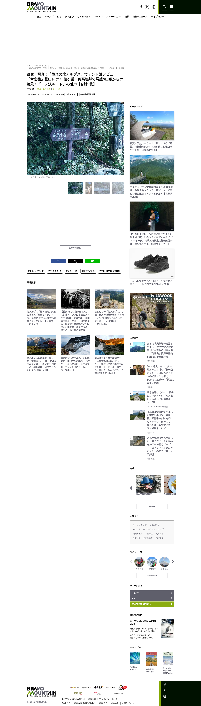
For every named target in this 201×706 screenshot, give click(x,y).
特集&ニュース (140, 16)
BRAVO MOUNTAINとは (73, 699)
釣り (59, 16)
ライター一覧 (152, 575)
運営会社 (92, 699)
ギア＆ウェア (83, 16)
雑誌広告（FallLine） (109, 703)
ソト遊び (69, 16)
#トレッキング (33, 94)
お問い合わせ (128, 703)
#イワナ (137, 529)
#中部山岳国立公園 (87, 94)
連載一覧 (152, 507)
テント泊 (56, 89)
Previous (31, 140)
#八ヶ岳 (160, 533)
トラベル (98, 16)
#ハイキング (47, 94)
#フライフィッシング (153, 529)
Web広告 (66, 703)
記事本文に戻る (75, 248)
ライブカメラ (157, 16)
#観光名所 (138, 533)
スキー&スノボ (113, 16)
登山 (39, 16)
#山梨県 (160, 538)
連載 (127, 16)
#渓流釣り (154, 525)
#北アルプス (72, 94)
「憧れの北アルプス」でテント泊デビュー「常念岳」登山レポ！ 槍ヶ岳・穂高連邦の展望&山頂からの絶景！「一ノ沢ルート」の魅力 (75, 68)
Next (120, 140)
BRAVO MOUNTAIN (34, 66)
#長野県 (137, 538)
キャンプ (49, 16)
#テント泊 (60, 94)
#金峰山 (149, 533)
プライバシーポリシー (109, 699)
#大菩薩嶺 (148, 538)
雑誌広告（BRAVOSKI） (85, 703)
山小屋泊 (46, 89)
